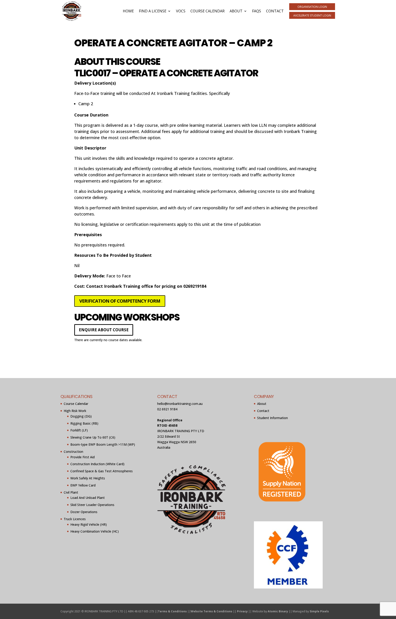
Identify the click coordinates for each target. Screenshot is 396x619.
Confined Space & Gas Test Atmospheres (101, 471)
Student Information (272, 418)
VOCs (180, 11)
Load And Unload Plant (87, 497)
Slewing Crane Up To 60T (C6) (92, 437)
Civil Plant (71, 492)
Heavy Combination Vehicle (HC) (94, 531)
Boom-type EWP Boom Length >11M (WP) (102, 444)
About (236, 11)
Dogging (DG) (81, 416)
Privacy (242, 611)
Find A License (152, 11)
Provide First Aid (82, 457)
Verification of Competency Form (119, 301)
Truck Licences (75, 519)
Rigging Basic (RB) (84, 423)
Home (128, 11)
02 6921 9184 (167, 409)
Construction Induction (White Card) (97, 464)
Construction (73, 451)
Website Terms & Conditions (211, 611)
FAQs (256, 11)
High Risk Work (75, 411)
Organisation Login (312, 7)
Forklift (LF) (79, 430)
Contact (275, 11)
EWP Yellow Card (83, 485)
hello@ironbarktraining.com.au (180, 403)
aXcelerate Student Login (312, 15)
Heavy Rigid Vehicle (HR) (88, 524)
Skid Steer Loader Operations (92, 505)
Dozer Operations (83, 512)
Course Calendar (207, 11)
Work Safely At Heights (87, 478)
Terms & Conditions (172, 611)
